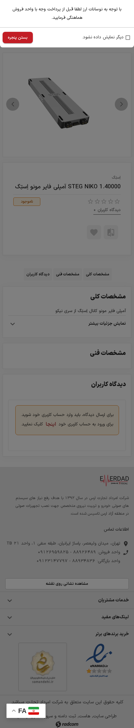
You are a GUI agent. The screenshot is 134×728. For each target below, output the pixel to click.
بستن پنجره (18, 38)
